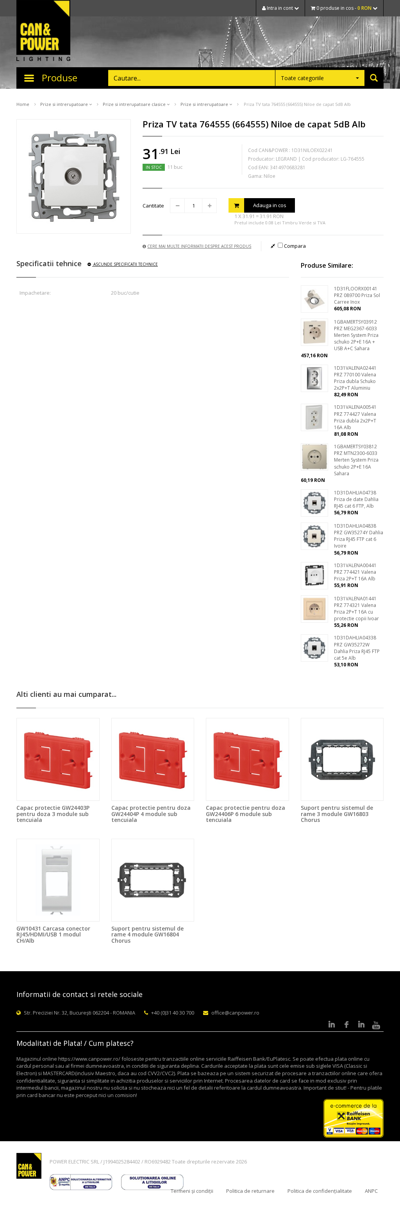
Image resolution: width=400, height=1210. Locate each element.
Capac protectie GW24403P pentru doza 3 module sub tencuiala (52, 813)
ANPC (371, 1190)
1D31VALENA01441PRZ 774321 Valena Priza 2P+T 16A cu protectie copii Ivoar (356, 608)
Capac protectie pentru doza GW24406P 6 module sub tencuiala (245, 813)
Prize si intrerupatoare (64, 104)
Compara (294, 245)
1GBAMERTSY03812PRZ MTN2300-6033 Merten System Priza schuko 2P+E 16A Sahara (356, 460)
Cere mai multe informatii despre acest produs (199, 246)
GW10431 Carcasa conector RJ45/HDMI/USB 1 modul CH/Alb (53, 934)
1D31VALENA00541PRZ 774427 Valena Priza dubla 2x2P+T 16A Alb (355, 417)
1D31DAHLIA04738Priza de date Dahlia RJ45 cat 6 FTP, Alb (356, 499)
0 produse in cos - (343, 8)
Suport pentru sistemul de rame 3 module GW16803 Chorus (337, 813)
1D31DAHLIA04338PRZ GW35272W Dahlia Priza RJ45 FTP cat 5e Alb (357, 647)
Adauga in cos (269, 205)
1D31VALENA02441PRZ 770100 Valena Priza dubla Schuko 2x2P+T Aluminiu (355, 378)
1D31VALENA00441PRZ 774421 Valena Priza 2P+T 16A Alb (355, 572)
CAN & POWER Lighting (43, 31)
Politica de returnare (250, 1190)
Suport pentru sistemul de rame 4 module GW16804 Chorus (147, 934)
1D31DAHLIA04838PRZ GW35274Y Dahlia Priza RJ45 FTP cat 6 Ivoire (358, 536)
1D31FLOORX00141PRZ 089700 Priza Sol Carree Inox (357, 295)
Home (22, 104)
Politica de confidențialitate (320, 1190)
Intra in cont (280, 8)
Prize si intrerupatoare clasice (135, 104)
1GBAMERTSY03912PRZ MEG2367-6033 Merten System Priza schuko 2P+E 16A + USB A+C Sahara (356, 335)
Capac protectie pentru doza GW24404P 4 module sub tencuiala (151, 813)
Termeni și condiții (192, 1190)
